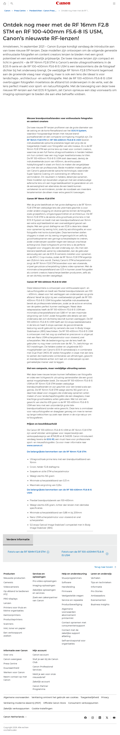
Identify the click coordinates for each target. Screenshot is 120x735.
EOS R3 (50, 439)
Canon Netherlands (14, 716)
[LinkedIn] (100, 717)
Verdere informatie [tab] (18, 539)
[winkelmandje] (4, 3)
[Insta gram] (92, 717)
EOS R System (78, 130)
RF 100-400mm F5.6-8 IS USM (65, 140)
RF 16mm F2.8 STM (37, 140)
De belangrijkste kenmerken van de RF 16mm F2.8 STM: (56, 451)
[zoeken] (12, 3)
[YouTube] (114, 717)
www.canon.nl (34, 445)
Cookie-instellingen (42, 708)
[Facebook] (85, 717)
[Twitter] (107, 717)
